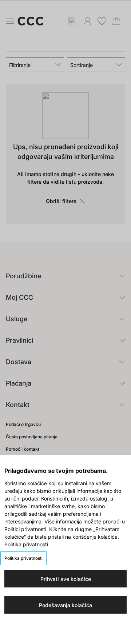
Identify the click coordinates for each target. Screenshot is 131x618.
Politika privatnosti (23, 558)
